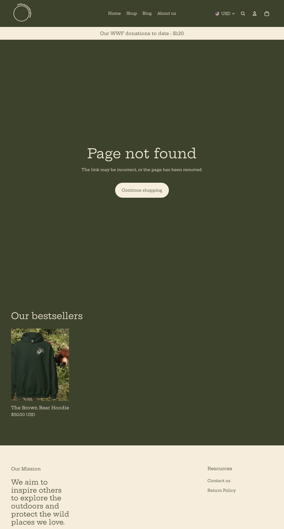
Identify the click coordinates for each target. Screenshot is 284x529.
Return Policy (221, 490)
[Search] (243, 13)
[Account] (254, 13)
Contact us (218, 480)
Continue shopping (142, 190)
